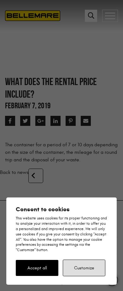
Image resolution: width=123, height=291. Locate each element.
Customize (84, 268)
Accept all (37, 268)
